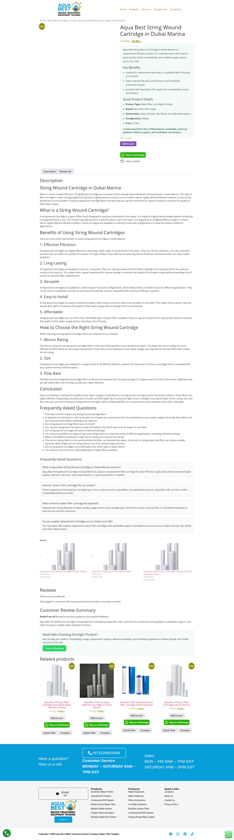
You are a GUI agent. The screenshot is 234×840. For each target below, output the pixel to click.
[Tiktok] (192, 834)
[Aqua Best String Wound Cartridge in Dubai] (116, 556)
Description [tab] (50, 171)
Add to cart (128, 143)
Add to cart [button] (57, 718)
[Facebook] (170, 834)
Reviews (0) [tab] (65, 171)
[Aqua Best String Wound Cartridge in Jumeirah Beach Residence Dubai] (168, 556)
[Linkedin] (185, 834)
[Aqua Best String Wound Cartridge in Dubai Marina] (64, 556)
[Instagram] (178, 834)
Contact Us (175, 9)
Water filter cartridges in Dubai (61, 20)
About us (146, 9)
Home (123, 9)
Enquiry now (160, 9)
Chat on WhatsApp (54, 648)
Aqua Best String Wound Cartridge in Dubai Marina (63, 571)
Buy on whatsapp (135, 154)
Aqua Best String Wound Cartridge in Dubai (111, 571)
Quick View (49, 732)
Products (134, 9)
